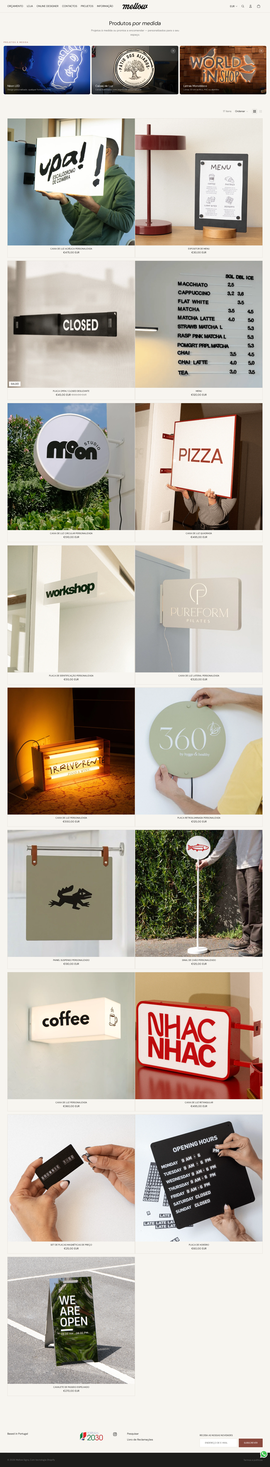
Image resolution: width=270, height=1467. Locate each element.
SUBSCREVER (251, 1442)
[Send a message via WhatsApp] (264, 1454)
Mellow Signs (22, 1459)
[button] (241, 111)
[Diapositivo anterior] (13, 182)
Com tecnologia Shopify (42, 1459)
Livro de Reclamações (140, 1439)
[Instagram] (115, 1434)
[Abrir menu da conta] (250, 6)
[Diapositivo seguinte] (129, 182)
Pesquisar (133, 1433)
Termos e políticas (253, 1460)
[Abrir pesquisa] (243, 6)
